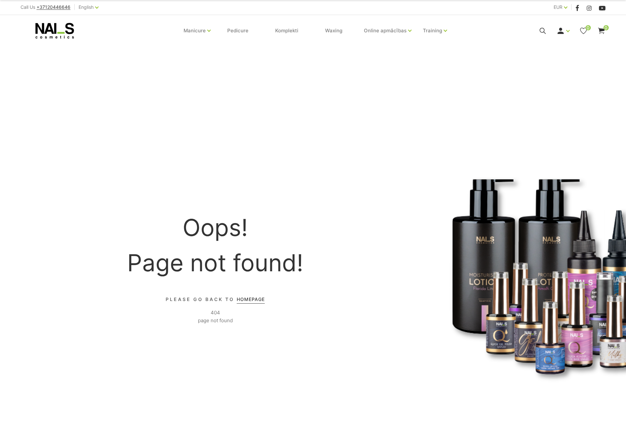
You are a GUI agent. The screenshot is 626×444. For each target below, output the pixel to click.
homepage (251, 299)
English (86, 7)
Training (432, 30)
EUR (558, 7)
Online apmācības (385, 30)
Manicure (195, 30)
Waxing (333, 30)
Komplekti (286, 30)
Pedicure (237, 30)
